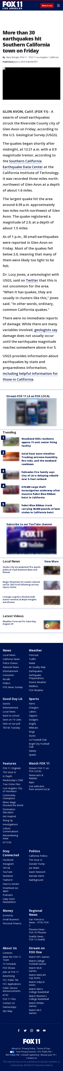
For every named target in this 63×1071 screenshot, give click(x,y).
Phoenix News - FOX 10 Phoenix (37, 931)
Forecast (33, 655)
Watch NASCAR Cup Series (37, 976)
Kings (32, 731)
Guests (6, 703)
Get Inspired (9, 816)
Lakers (32, 711)
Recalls (6, 679)
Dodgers (33, 719)
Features (9, 763)
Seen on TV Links (12, 719)
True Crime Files (11, 784)
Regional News (35, 913)
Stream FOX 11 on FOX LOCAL (39, 770)
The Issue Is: (9, 772)
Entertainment (10, 671)
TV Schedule (9, 963)
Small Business (11, 919)
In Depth (7, 776)
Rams (32, 703)
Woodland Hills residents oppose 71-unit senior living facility (39, 442)
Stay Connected (11, 853)
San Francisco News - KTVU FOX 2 (39, 922)
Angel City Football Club (39, 745)
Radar (32, 663)
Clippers (33, 715)
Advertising (9, 975)
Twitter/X (8, 879)
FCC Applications (12, 984)
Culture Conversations (10, 830)
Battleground (36, 879)
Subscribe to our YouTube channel (29, 524)
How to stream (11, 883)
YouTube (7, 871)
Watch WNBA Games (36, 1004)
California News (11, 659)
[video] (52, 625)
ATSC (6, 995)
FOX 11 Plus (9, 999)
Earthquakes (35, 671)
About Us (10, 948)
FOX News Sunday (13, 687)
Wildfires (33, 686)
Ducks (32, 735)
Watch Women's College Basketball (39, 997)
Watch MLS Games (35, 1011)
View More (51, 561)
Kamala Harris (36, 875)
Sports (34, 699)
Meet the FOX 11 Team (12, 958)
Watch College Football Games (37, 962)
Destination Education (9, 811)
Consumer (8, 675)
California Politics (38, 855)
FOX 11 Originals (12, 768)
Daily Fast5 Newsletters (9, 900)
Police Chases (10, 663)
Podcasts (8, 895)
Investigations (10, 824)
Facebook (8, 859)
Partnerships (9, 1007)
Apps (31, 782)
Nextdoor (8, 875)
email (44, 1030)
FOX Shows (9, 967)
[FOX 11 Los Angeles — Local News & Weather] (12, 5)
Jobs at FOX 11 (11, 971)
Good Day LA (12, 699)
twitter (25, 1030)
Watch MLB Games (35, 969)
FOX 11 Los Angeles (38, 57)
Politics (6, 683)
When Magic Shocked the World (13, 804)
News (7, 650)
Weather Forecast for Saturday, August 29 (19, 623)
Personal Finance (12, 923)
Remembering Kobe (10, 837)
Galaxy (32, 750)
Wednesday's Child (13, 780)
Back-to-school (11, 715)
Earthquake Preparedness (36, 677)
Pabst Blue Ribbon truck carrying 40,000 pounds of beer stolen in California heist (41, 509)
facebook (19, 1030)
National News (11, 667)
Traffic (32, 659)
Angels (32, 723)
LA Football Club (38, 739)
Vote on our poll (11, 723)
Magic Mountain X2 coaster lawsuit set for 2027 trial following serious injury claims (21, 584)
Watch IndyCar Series (37, 983)
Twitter (32, 280)
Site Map (7, 1011)
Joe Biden (34, 867)
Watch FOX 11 (39, 763)
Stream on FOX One (37, 950)
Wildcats (33, 727)
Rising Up (8, 820)
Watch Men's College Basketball (39, 990)
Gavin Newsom (37, 871)
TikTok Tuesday (11, 727)
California (54, 57)
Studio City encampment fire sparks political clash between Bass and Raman (21, 569)
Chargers (34, 707)
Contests (7, 952)
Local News (11, 561)
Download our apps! (10, 889)
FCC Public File (10, 979)
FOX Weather (36, 690)
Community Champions (9, 797)
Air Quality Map (37, 667)
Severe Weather (37, 682)
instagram (31, 1030)
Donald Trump (37, 863)
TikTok (6, 867)
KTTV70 (7, 842)
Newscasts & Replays (36, 777)
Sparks (32, 754)
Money (8, 911)
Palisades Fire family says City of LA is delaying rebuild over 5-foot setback (40, 475)
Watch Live (47, 6)
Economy (8, 915)
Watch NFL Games (39, 956)
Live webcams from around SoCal (39, 788)
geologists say (45, 330)
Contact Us (9, 1003)
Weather (35, 650)
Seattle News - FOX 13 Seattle (37, 938)
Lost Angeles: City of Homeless (12, 790)
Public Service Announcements (11, 989)
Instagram (8, 863)
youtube (38, 1030)
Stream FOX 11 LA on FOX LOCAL (28, 396)
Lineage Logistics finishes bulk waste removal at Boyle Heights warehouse (19, 599)
